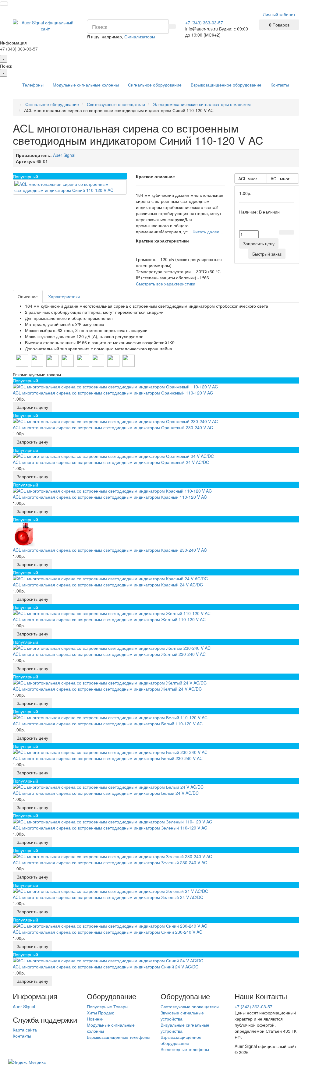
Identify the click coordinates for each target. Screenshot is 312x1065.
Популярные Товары (107, 1006)
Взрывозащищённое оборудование (226, 85)
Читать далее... (208, 231)
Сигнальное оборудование (155, 85)
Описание (28, 296)
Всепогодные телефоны (185, 1049)
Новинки (95, 1019)
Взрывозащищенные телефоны (118, 1037)
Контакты (280, 85)
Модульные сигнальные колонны (86, 85)
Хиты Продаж (100, 1013)
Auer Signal (24, 1006)
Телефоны (33, 85)
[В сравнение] (290, 232)
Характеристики (64, 296)
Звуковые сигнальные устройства (182, 1016)
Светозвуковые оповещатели (190, 1006)
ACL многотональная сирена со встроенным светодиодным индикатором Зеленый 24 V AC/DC (252, 178)
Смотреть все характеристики (165, 284)
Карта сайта (25, 1030)
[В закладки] (283, 232)
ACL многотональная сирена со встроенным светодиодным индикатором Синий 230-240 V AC (285, 178)
